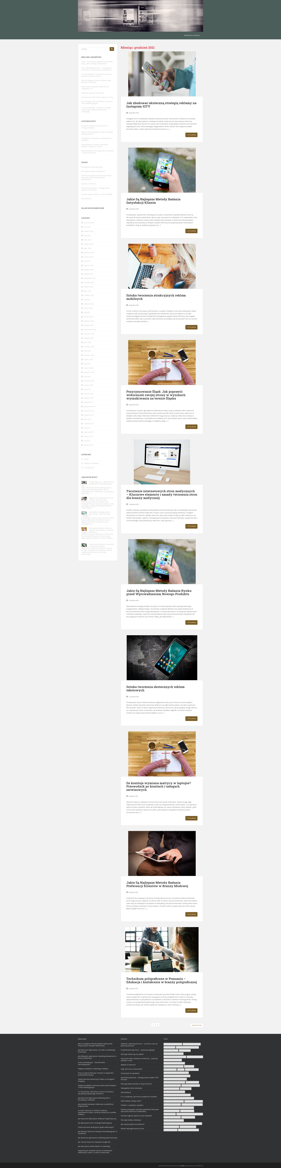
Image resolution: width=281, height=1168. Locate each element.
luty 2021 (87, 312)
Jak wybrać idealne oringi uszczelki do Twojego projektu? (94, 127)
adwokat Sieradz (169, 1047)
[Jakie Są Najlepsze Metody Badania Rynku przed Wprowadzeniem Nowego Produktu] (162, 561)
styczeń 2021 (88, 317)
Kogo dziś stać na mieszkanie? (131, 1069)
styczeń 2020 (88, 368)
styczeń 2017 (88, 445)
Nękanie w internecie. (88, 184)
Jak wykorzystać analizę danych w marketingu (94, 1146)
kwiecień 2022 (89, 253)
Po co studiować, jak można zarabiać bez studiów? (139, 1097)
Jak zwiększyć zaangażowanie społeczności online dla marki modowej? (95, 514)
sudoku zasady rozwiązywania (173, 1120)
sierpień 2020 (88, 338)
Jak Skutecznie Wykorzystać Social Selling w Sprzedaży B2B (101, 499)
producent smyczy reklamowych (174, 1092)
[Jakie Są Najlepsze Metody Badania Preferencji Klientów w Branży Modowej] (162, 853)
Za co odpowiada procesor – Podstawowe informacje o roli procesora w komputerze (96, 69)
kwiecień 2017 (89, 432)
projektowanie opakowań (172, 1104)
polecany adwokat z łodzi (172, 1085)
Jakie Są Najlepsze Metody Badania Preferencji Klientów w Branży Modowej (157, 884)
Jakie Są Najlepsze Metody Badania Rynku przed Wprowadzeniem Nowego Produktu (158, 592)
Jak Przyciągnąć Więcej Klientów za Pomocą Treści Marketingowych (97, 102)
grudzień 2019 (89, 372)
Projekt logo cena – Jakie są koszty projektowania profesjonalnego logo (97, 484)
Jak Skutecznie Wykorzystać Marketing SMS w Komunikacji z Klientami (94, 1099)
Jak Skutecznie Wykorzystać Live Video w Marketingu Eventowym (96, 1051)
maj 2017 (87, 428)
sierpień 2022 (88, 244)
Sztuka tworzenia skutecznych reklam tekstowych (155, 688)
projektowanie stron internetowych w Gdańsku (178, 1108)
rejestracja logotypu (187, 1111)
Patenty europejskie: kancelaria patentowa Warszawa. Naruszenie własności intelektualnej (96, 177)
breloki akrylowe (185, 1050)
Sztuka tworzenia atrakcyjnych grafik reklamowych (96, 1127)
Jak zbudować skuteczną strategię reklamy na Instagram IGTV (161, 104)
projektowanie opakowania (193, 1101)
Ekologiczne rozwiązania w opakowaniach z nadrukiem (96, 139)
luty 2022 (87, 261)
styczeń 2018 (88, 394)
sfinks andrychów (169, 1114)
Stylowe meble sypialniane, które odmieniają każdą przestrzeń (97, 133)
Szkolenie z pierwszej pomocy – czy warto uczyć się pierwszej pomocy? (139, 1045)
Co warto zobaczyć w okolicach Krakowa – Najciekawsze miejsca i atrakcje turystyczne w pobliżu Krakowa (97, 1112)
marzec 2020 (88, 359)
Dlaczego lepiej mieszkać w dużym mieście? (136, 1084)
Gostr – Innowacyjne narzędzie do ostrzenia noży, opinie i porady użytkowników (97, 63)
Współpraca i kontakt (192, 35)
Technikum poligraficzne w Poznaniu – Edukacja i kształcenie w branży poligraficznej (161, 980)
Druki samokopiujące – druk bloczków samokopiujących (91, 1063)
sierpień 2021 (88, 287)
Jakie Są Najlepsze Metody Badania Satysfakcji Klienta (153, 201)
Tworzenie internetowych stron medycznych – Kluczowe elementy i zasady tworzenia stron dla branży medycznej (161, 494)
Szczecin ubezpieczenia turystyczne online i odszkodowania (182, 1123)
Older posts (196, 1025)
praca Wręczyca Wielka (171, 1089)
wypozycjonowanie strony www (188, 1130)
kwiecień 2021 (89, 304)
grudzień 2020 (89, 321)
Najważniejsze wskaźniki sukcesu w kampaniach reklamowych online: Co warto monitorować (95, 1151)
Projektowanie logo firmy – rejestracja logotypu (138, 1050)
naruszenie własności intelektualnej (175, 1079)
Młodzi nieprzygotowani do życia (132, 1128)
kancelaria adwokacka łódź (172, 1060)
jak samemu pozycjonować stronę (175, 1057)
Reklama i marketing (91, 463)
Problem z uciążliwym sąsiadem (132, 1105)
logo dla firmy (189, 1066)
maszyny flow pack (170, 1069)
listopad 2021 (88, 274)
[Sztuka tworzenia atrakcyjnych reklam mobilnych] (162, 266)
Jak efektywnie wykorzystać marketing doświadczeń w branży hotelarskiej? (97, 1057)
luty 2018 (87, 389)
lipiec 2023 (87, 240)
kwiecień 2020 (89, 355)
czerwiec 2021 (89, 295)
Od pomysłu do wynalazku (130, 1073)
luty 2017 (87, 441)
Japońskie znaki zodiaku (194, 1057)
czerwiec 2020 (89, 347)
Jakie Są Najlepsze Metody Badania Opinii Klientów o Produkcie (96, 81)
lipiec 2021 (87, 291)
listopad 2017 (88, 402)
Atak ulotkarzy (86, 198)
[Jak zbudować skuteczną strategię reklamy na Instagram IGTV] (162, 73)
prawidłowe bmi (186, 1089)
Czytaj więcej (191, 135)
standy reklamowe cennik (172, 1117)
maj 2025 (87, 227)
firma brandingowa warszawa (173, 1054)
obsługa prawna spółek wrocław (174, 1082)
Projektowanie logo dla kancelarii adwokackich (178, 1098)
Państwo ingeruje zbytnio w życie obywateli (96, 194)
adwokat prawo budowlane (172, 1044)
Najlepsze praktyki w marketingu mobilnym (93, 1069)
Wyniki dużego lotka (170, 1130)
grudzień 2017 (89, 398)
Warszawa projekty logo (187, 1127)
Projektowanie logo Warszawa (173, 1101)
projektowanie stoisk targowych (192, 1104)
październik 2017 (90, 406)
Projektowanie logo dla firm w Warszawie (177, 1095)
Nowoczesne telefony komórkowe (101, 544)
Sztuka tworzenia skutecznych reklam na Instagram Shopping (96, 1080)
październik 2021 (90, 278)
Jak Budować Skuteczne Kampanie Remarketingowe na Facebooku (97, 1132)
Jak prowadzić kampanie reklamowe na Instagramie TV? (95, 88)
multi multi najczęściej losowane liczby (176, 1073)
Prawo (86, 459)
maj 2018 (87, 376)
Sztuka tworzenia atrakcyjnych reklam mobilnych (156, 297)
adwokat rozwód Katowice (191, 1044)
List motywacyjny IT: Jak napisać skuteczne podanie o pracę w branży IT (96, 75)
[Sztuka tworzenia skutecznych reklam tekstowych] (162, 657)
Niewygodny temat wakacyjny (92, 167)
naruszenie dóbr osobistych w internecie (177, 1076)
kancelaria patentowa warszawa (174, 1063)
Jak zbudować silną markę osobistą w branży (97, 97)
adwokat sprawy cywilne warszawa (187, 1047)
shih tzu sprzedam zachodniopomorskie (189, 1114)
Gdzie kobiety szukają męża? (131, 1101)
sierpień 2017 (88, 415)
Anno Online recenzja (171, 1050)
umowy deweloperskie (171, 1127)
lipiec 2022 (87, 248)
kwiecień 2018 (89, 381)
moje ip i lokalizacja (192, 1069)
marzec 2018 (88, 385)
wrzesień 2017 (89, 411)
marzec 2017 (88, 436)
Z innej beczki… (89, 468)
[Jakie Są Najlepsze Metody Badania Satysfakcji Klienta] (162, 170)
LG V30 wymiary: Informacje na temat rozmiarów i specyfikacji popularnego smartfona (96, 1093)
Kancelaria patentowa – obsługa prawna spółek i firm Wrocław (95, 189)
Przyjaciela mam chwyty (171, 1111)
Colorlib (182, 1166)
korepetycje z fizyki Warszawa (173, 1066)
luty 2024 (87, 235)
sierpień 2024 (88, 231)
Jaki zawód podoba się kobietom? (93, 171)
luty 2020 (87, 364)
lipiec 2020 (87, 342)
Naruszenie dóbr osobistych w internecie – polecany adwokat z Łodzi (139, 1059)
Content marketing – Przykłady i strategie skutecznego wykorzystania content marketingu (96, 110)
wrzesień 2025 (89, 223)
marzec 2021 (88, 308)
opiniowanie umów (192, 1082)
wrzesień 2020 (89, 334)
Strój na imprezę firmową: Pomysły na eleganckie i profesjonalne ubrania (96, 1074)
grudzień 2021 (89, 270)
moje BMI (181, 1069)
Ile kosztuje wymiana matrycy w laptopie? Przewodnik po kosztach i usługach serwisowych (158, 786)
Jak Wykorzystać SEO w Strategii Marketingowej (95, 1123)
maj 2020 (87, 351)
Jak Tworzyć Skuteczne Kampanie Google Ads (94, 1142)
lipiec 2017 (87, 419)
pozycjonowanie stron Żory (190, 1085)
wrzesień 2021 (89, 282)
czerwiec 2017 (89, 424)
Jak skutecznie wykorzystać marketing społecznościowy (97, 1138)
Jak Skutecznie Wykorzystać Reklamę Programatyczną (97, 1119)
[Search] (112, 49)
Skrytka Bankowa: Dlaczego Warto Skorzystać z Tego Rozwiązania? (97, 152)
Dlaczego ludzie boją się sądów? (132, 1054)
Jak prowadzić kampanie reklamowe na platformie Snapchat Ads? (95, 1105)
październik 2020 (90, 329)
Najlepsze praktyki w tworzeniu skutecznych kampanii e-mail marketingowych (97, 1086)
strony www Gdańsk (188, 1117)
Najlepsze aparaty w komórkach (92, 93)
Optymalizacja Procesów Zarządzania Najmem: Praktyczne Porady (94, 145)
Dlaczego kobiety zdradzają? (131, 1120)
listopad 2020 (88, 325)
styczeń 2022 (88, 265)
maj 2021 (87, 300)
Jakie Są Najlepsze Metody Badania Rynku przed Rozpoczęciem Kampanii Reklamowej (95, 1045)
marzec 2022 (88, 257)
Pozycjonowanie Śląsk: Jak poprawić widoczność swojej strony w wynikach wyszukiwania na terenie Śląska (156, 395)
